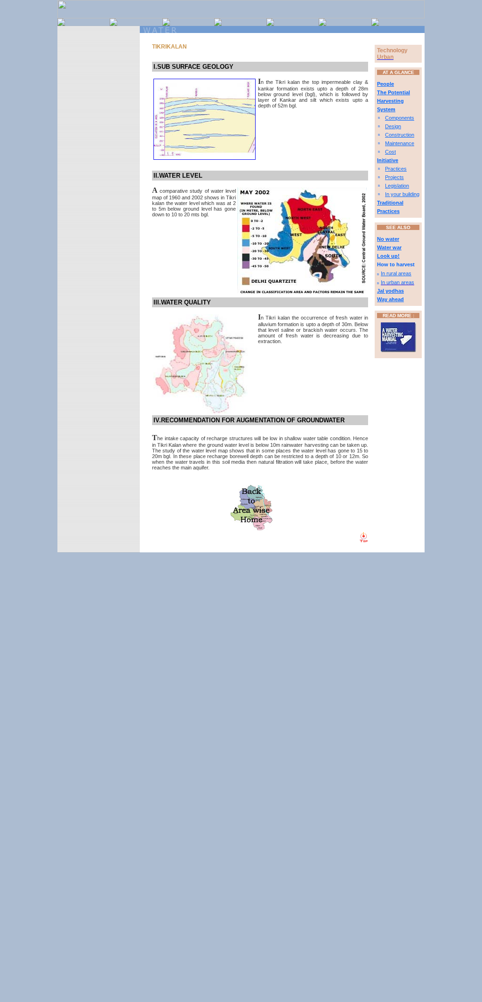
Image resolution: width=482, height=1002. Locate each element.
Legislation (397, 186)
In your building (402, 194)
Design (393, 126)
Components (399, 118)
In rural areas (396, 273)
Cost (390, 152)
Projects (394, 177)
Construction (399, 135)
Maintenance (399, 143)
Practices (396, 169)
